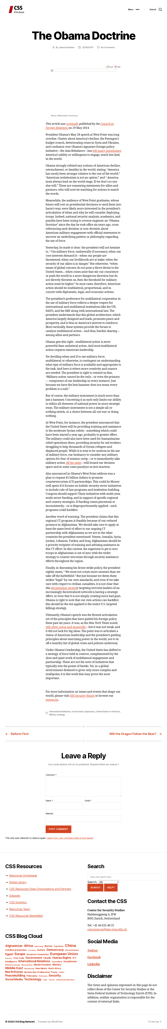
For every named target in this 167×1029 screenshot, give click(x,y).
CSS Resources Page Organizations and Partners (40, 889)
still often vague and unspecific (66, 627)
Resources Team (19, 909)
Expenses (8, 958)
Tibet (45, 980)
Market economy (12, 965)
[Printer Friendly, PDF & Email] (113, 67)
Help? (110, 887)
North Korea (14, 972)
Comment (51, 775)
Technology (32, 979)
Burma (48, 946)
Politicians (43, 976)
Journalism (57, 961)
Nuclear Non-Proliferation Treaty (40, 972)
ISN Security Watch (82, 696)
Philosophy (31, 976)
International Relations (60, 711)
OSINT (61, 972)
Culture (41, 950)
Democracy (55, 950)
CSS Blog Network (24, 1021)
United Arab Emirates (65, 980)
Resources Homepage (23, 875)
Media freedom (42, 964)
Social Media (14, 979)
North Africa (54, 968)
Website (49, 813)
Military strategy (57, 714)
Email (88, 801)
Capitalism (59, 946)
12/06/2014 (87, 47)
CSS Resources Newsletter (26, 915)
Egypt (9, 954)
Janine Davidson (66, 47)
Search (95, 887)
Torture (52, 980)
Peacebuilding (15, 975)
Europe (19, 954)
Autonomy (38, 946)
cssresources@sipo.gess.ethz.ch (107, 929)
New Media (41, 968)
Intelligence (11, 961)
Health (47, 957)
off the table (73, 463)
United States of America (108, 711)
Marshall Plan (26, 965)
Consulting (31, 950)
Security (55, 975)
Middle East (14, 968)
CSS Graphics (18, 902)
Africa (28, 946)
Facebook (94, 957)
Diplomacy (90, 711)
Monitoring (29, 968)
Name (49, 801)
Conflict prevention (16, 950)
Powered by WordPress (50, 1021)
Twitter (92, 950)
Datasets (14, 895)
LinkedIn (93, 964)
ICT (74, 958)
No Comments (108, 47)
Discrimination (72, 950)
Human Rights (61, 957)
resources (52, 700)
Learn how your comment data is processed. (70, 838)
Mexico (56, 964)
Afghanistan (14, 946)
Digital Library (18, 882)
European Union (64, 954)
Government (78, 711)
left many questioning (107, 151)
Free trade (19, 958)
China (70, 945)
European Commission (38, 954)
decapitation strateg (64, 588)
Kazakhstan (70, 961)
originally (72, 124)
